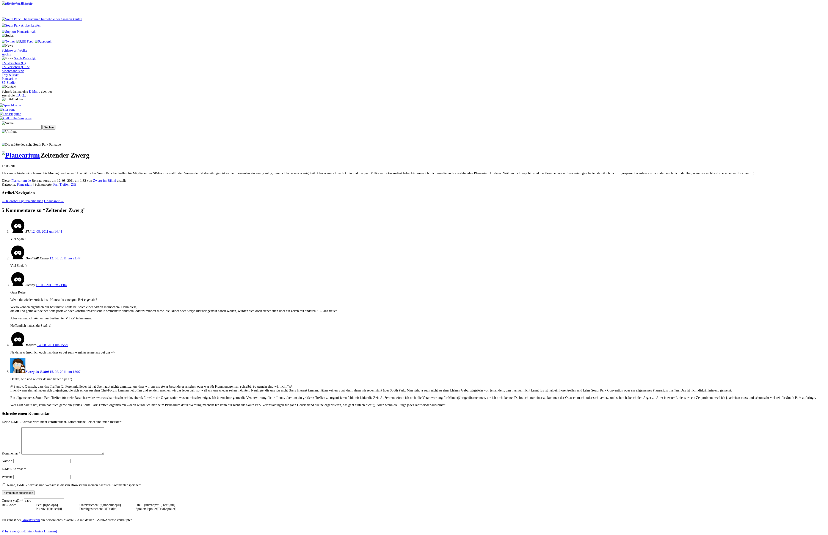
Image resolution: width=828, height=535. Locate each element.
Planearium (9, 78)
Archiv (6, 54)
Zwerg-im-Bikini (104, 180)
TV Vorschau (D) (14, 63)
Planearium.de (21, 180)
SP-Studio (9, 82)
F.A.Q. (20, 95)
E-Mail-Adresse (14, 469)
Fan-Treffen (61, 184)
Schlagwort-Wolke (14, 50)
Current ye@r (12, 500)
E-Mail (33, 91)
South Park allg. (25, 58)
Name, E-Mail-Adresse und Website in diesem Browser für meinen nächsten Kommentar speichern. (74, 485)
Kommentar (11, 453)
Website (7, 477)
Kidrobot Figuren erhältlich (22, 201)
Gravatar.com (31, 520)
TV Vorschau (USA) (16, 67)
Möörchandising (13, 71)
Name (7, 461)
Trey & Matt (10, 75)
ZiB (74, 184)
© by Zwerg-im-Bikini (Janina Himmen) (29, 531)
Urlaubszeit (54, 201)
